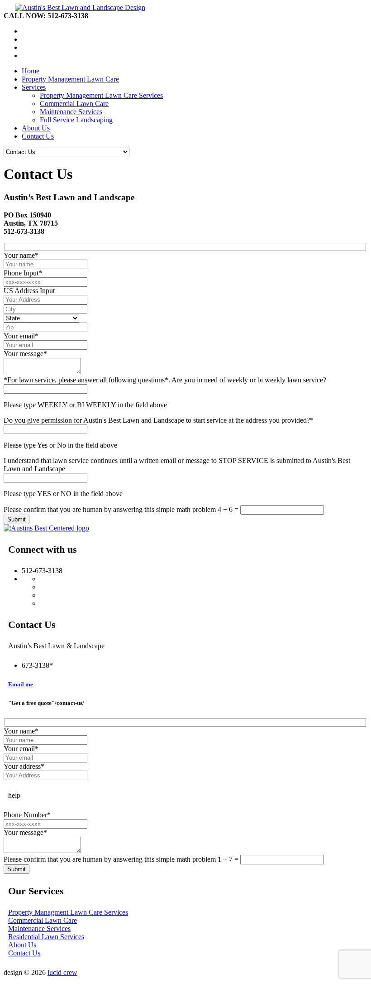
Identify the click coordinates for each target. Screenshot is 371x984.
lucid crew (62, 972)
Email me (20, 684)
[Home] (74, 7)
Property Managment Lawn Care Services (68, 912)
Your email (21, 336)
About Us (22, 945)
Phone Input (23, 273)
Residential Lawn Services (46, 937)
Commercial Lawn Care (74, 103)
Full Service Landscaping (76, 120)
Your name (21, 255)
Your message (25, 353)
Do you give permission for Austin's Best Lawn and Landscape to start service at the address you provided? (159, 420)
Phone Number (27, 815)
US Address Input (29, 290)
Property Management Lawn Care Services (101, 95)
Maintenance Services (71, 112)
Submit (16, 519)
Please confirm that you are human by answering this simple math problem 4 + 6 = (122, 509)
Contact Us (24, 953)
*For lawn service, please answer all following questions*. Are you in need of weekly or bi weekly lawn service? (165, 380)
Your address (24, 766)
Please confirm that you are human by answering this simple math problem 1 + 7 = (122, 859)
